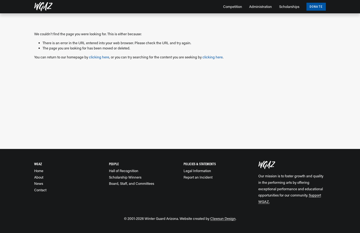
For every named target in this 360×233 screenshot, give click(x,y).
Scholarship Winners (125, 177)
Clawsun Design (223, 218)
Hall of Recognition (123, 170)
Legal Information (197, 170)
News (38, 183)
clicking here (99, 57)
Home (38, 170)
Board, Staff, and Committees (131, 183)
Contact (40, 190)
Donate (316, 7)
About (38, 177)
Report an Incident (198, 177)
